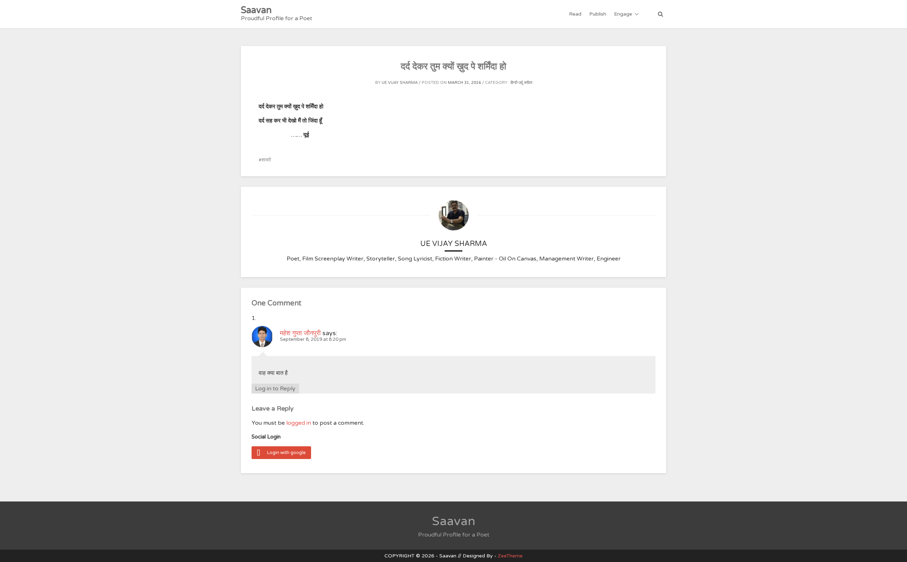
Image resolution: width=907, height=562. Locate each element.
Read (575, 14)
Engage (623, 14)
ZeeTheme (510, 556)
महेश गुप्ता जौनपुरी (300, 333)
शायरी (266, 160)
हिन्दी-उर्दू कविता (521, 82)
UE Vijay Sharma (400, 82)
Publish (597, 14)
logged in (298, 422)
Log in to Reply (275, 388)
